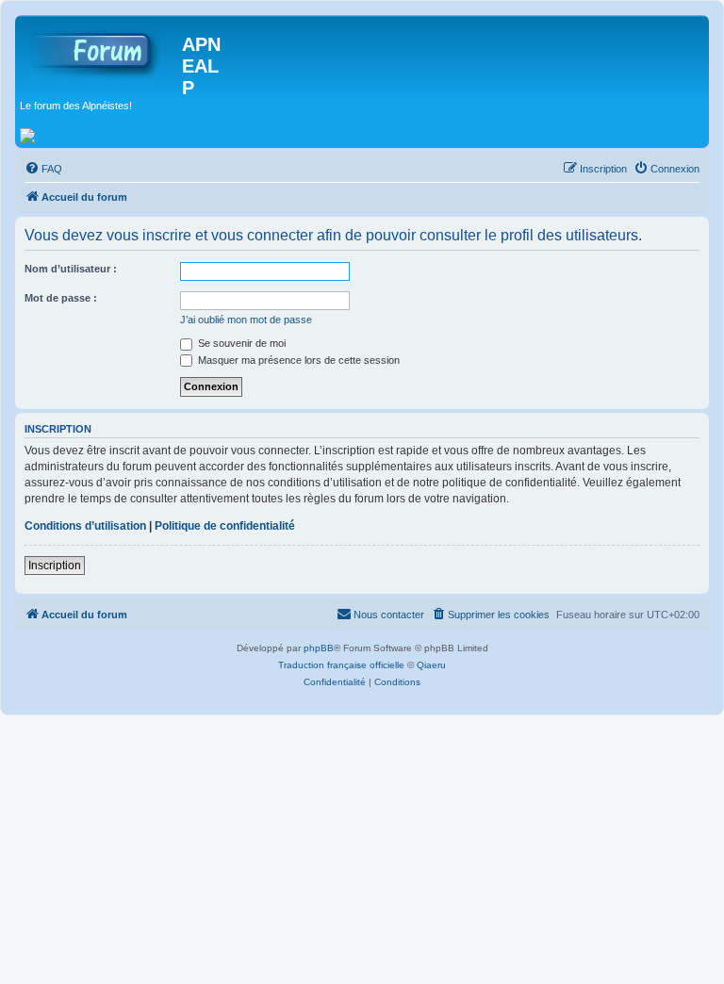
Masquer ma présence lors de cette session (297, 360)
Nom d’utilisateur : (71, 268)
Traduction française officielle (341, 665)
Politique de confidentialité (225, 526)
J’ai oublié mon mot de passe (246, 319)
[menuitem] (43, 168)
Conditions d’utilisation (85, 526)
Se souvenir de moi (240, 343)
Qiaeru (431, 665)
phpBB (319, 648)
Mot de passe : (61, 297)
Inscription (54, 565)
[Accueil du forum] (101, 50)
